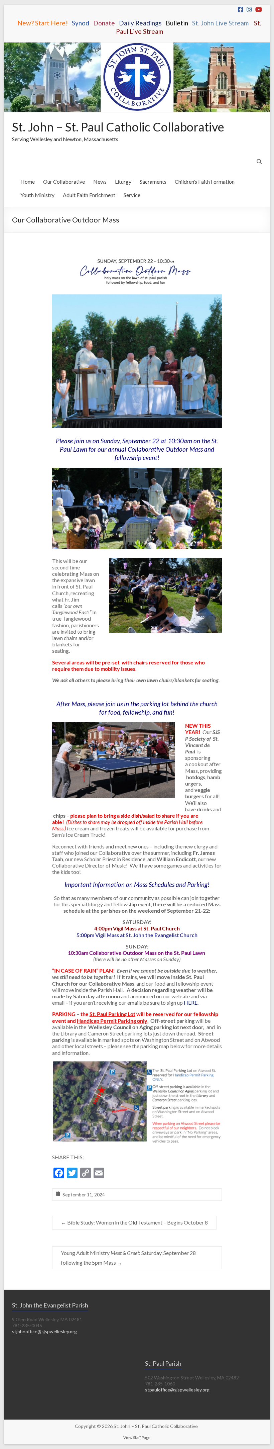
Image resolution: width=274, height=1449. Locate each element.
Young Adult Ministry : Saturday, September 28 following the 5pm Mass (128, 1258)
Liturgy (123, 181)
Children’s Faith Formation (205, 181)
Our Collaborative (64, 181)
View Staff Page (136, 1437)
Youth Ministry (37, 195)
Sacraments (153, 181)
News (100, 181)
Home (27, 181)
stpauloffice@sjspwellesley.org (177, 1389)
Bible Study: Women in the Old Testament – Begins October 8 (134, 1222)
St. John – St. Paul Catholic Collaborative (118, 126)
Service (132, 195)
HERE (190, 1002)
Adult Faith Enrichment (89, 195)
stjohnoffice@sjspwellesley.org (44, 1331)
